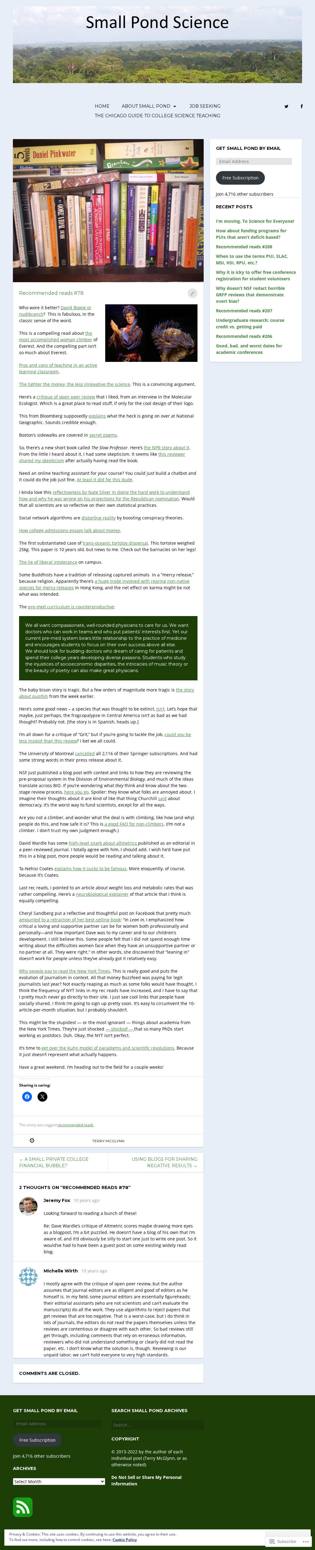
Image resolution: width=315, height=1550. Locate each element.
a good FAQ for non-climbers (134, 824)
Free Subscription (240, 178)
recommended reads (76, 1124)
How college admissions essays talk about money (69, 530)
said (162, 798)
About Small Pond (146, 106)
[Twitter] (287, 106)
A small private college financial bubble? (54, 1162)
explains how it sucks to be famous (90, 868)
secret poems (103, 435)
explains (97, 416)
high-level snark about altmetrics (103, 843)
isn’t (160, 709)
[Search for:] (157, 1425)
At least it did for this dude (104, 480)
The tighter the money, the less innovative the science (74, 384)
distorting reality (99, 518)
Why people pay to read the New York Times (64, 971)
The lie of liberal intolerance (48, 562)
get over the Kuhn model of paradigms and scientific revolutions (108, 1048)
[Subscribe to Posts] (23, 1515)
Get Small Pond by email (248, 148)
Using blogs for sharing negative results (164, 1162)
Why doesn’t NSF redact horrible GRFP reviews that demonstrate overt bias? (250, 294)
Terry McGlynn (108, 1141)
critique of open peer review (66, 397)
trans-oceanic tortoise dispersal (115, 543)
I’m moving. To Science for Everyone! (255, 221)
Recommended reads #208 (244, 247)
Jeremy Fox (57, 1200)
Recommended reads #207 (244, 311)
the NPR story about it (166, 448)
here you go (76, 792)
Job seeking (205, 106)
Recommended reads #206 (244, 336)
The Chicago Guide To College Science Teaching (157, 115)
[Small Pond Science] (157, 44)
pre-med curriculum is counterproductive (71, 607)
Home (102, 106)
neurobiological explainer (102, 894)
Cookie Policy (125, 1539)
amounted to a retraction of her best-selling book (70, 920)
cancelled (85, 753)
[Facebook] (302, 106)
